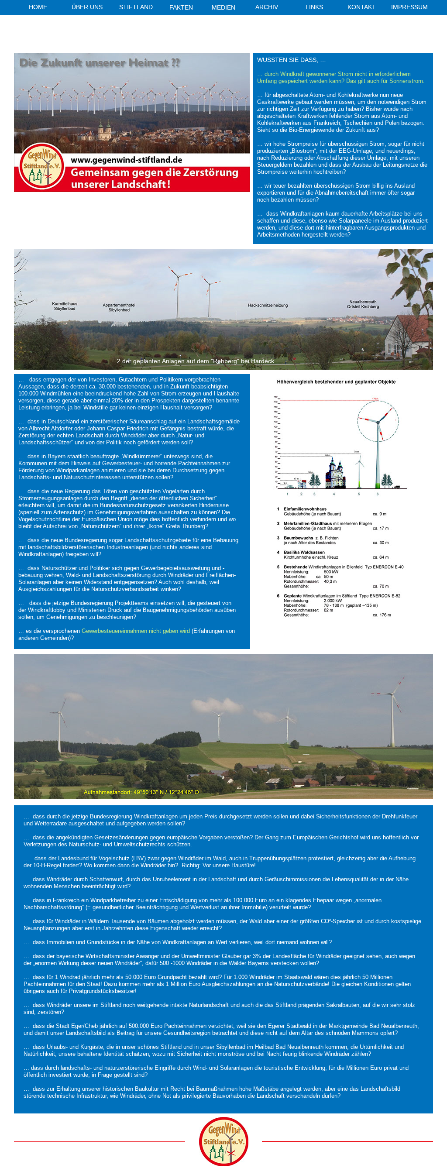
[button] (225, 8)
